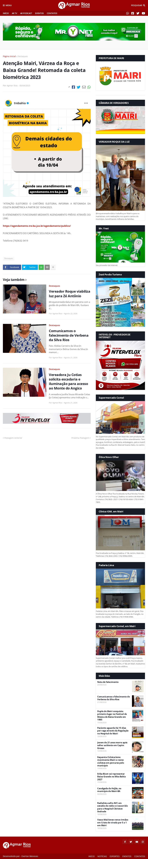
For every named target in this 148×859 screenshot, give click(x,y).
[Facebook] (73, 87)
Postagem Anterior (13, 438)
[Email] (84, 87)
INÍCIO (6, 13)
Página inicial (9, 56)
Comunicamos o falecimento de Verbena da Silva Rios (68, 335)
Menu (9, 5)
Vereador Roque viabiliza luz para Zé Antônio (69, 293)
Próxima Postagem (80, 438)
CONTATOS (52, 13)
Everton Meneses (30, 856)
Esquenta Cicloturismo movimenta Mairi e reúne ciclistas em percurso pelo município (110, 761)
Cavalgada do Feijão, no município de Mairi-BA (109, 790)
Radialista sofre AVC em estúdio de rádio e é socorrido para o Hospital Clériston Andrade (112, 807)
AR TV (14, 13)
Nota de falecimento (108, 682)
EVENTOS (39, 13)
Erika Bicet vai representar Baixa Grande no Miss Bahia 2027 (111, 776)
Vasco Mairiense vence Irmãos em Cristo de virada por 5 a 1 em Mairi (112, 822)
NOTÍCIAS (102, 856)
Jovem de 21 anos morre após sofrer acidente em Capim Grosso (112, 745)
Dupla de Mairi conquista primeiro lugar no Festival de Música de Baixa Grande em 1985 (112, 715)
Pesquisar (136, 5)
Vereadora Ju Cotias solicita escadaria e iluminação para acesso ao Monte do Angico (68, 381)
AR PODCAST (26, 13)
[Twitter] (78, 87)
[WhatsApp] (89, 87)
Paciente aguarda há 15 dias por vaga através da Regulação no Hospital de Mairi (112, 731)
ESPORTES (115, 856)
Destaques (22, 56)
